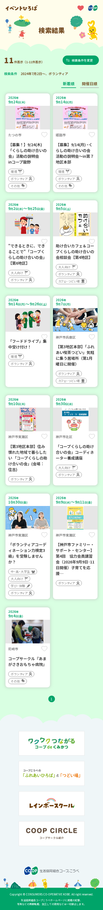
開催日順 (89, 83)
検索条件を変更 (82, 60)
